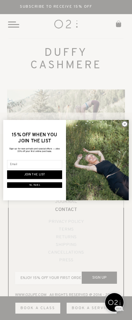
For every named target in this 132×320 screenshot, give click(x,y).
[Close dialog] (125, 124)
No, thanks (34, 185)
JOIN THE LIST (34, 175)
